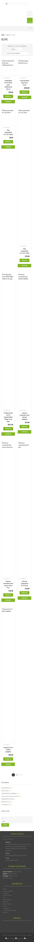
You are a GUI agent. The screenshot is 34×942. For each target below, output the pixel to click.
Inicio (4, 897)
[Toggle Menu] (30, 28)
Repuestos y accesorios (10, 910)
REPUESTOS (5, 802)
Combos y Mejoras (8, 891)
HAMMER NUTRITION (7, 799)
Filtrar (5, 825)
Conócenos (6, 893)
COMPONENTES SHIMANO (9, 793)
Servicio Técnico (7, 904)
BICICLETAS (4, 790)
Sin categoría (5, 804)
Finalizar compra (7, 895)
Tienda (5, 906)
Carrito (4, 889)
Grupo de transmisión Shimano (10, 796)
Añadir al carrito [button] (8, 97)
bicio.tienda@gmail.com (11, 860)
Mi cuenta (5, 902)
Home (2, 35)
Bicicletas (6, 908)
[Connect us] (4, 924)
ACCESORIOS (6, 78)
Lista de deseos (7, 899)
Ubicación (5, 912)
